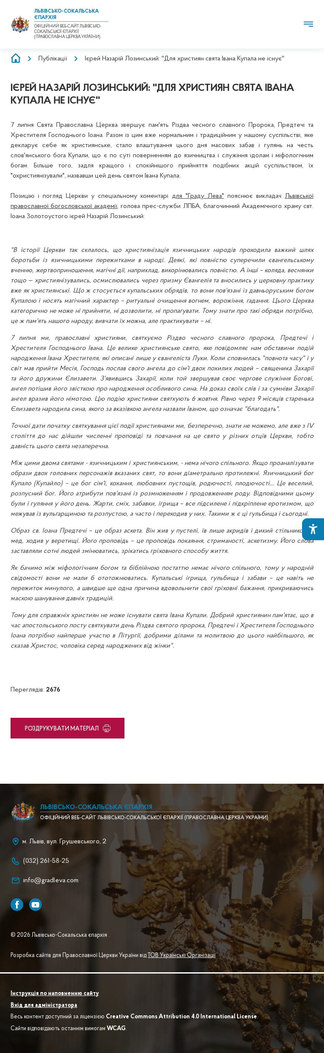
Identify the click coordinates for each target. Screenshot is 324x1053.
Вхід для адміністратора (44, 1006)
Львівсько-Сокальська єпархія (96, 807)
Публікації (52, 58)
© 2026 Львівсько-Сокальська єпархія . (60, 935)
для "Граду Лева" (198, 196)
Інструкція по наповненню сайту (55, 994)
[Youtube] (35, 904)
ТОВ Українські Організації (182, 956)
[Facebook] (17, 904)
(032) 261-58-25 (46, 861)
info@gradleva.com (50, 880)
